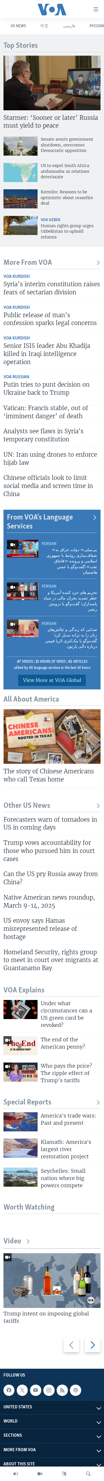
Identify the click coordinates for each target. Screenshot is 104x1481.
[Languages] (64, 1474)
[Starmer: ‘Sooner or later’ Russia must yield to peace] (52, 83)
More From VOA (27, 263)
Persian (49, 544)
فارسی (69, 26)
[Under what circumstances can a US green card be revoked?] (20, 1009)
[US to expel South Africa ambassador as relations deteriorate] (20, 172)
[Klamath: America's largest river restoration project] (20, 1148)
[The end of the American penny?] (20, 1045)
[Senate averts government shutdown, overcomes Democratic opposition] (20, 146)
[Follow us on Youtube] (35, 1390)
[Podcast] (75, 1390)
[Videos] (40, 1474)
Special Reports (27, 1102)
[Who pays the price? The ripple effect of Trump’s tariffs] (20, 1072)
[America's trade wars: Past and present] (20, 1121)
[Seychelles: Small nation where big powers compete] (20, 1177)
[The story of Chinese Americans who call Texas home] (52, 736)
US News (18, 26)
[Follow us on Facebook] (8, 1390)
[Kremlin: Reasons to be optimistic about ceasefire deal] (20, 198)
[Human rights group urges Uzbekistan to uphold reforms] (20, 225)
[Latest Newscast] (15, 1474)
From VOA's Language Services (40, 522)
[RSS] (62, 1390)
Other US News (26, 806)
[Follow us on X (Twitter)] (22, 1390)
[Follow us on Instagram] (48, 1390)
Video (12, 1241)
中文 (44, 26)
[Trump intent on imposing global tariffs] (52, 1280)
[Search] (88, 1474)
